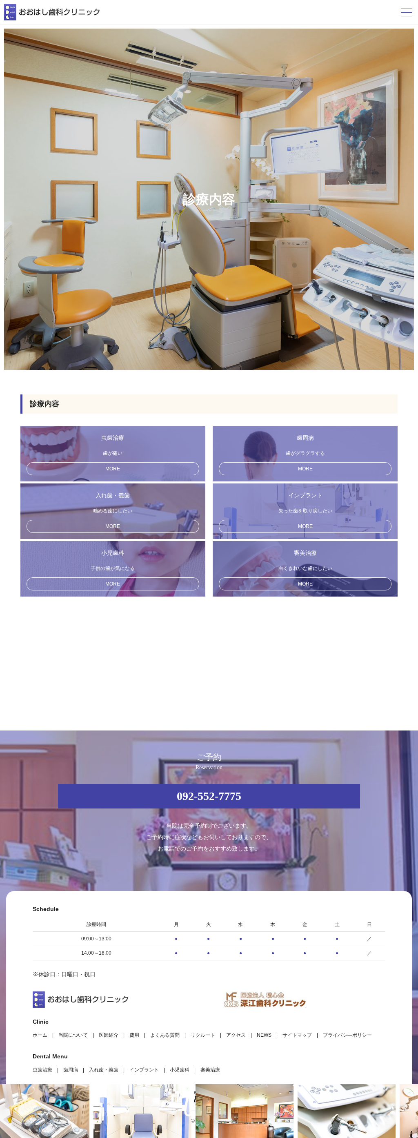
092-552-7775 (209, 796)
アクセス (236, 1035)
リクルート (203, 1035)
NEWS (264, 1035)
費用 (134, 1035)
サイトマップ (297, 1035)
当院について (73, 1035)
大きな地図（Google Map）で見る (353, 1068)
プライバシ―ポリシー (347, 1035)
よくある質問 (165, 1035)
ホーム (40, 1035)
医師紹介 (108, 1035)
